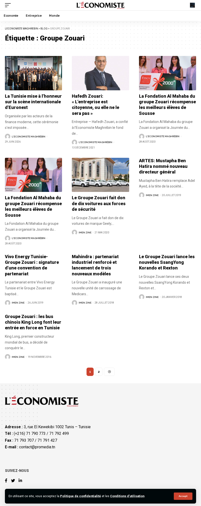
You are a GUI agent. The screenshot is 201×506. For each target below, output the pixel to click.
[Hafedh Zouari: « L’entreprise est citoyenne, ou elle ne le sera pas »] (100, 73)
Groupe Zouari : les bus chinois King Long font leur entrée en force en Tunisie (33, 322)
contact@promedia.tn (37, 447)
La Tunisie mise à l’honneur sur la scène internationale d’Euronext (33, 101)
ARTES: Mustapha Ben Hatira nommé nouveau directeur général (163, 166)
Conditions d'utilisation (127, 496)
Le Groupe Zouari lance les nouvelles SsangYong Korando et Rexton (167, 262)
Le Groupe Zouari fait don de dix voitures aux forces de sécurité (99, 203)
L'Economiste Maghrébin (28, 136)
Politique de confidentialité (80, 496)
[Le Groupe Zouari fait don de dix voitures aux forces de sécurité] (100, 175)
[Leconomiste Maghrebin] (100, 5)
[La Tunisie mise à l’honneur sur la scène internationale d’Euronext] (33, 73)
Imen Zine (85, 232)
